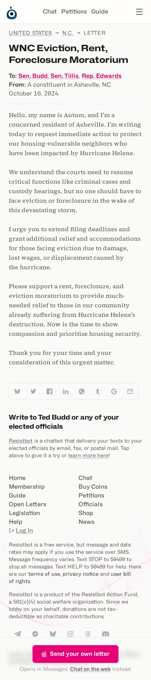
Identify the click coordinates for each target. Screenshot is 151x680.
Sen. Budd (33, 75)
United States (30, 33)
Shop (85, 513)
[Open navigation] (139, 11)
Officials (90, 504)
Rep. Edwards (102, 75)
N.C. (68, 33)
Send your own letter (80, 653)
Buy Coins (92, 486)
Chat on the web (90, 669)
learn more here (88, 455)
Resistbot (21, 440)
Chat (50, 11)
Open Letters (27, 504)
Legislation (24, 513)
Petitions (74, 11)
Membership (27, 486)
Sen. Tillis (65, 75)
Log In (24, 530)
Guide (99, 11)
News (86, 521)
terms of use (44, 574)
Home (17, 477)
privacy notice (81, 574)
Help (15, 521)
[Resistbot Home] (12, 17)
